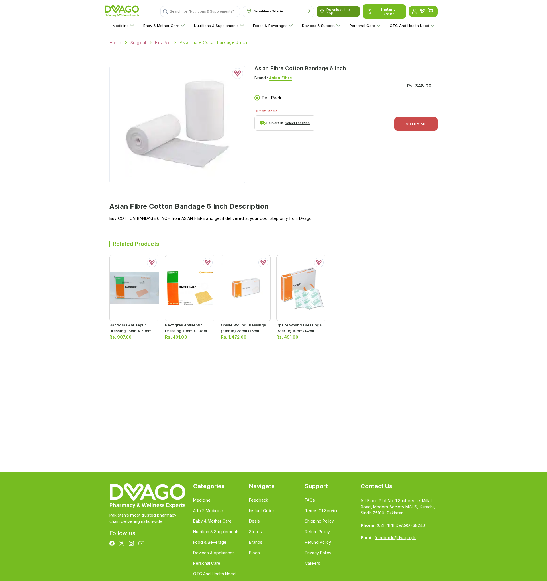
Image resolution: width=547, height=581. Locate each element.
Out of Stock (265, 111)
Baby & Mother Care (161, 25)
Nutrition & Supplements (216, 531)
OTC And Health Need (409, 25)
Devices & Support (318, 25)
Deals (254, 521)
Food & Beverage (209, 542)
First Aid (163, 42)
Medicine (121, 25)
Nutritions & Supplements (216, 25)
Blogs (254, 552)
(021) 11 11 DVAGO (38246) (402, 525)
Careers (312, 563)
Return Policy (317, 531)
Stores (255, 531)
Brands (255, 542)
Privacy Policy (318, 552)
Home (115, 42)
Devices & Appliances (214, 552)
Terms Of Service (322, 510)
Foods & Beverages (270, 25)
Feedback (258, 500)
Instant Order (388, 11)
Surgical (138, 42)
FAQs (310, 500)
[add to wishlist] (237, 73)
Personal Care (362, 25)
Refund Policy (318, 542)
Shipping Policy (319, 521)
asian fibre (280, 77)
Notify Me (416, 124)
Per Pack (271, 98)
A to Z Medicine (208, 510)
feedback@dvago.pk (395, 537)
